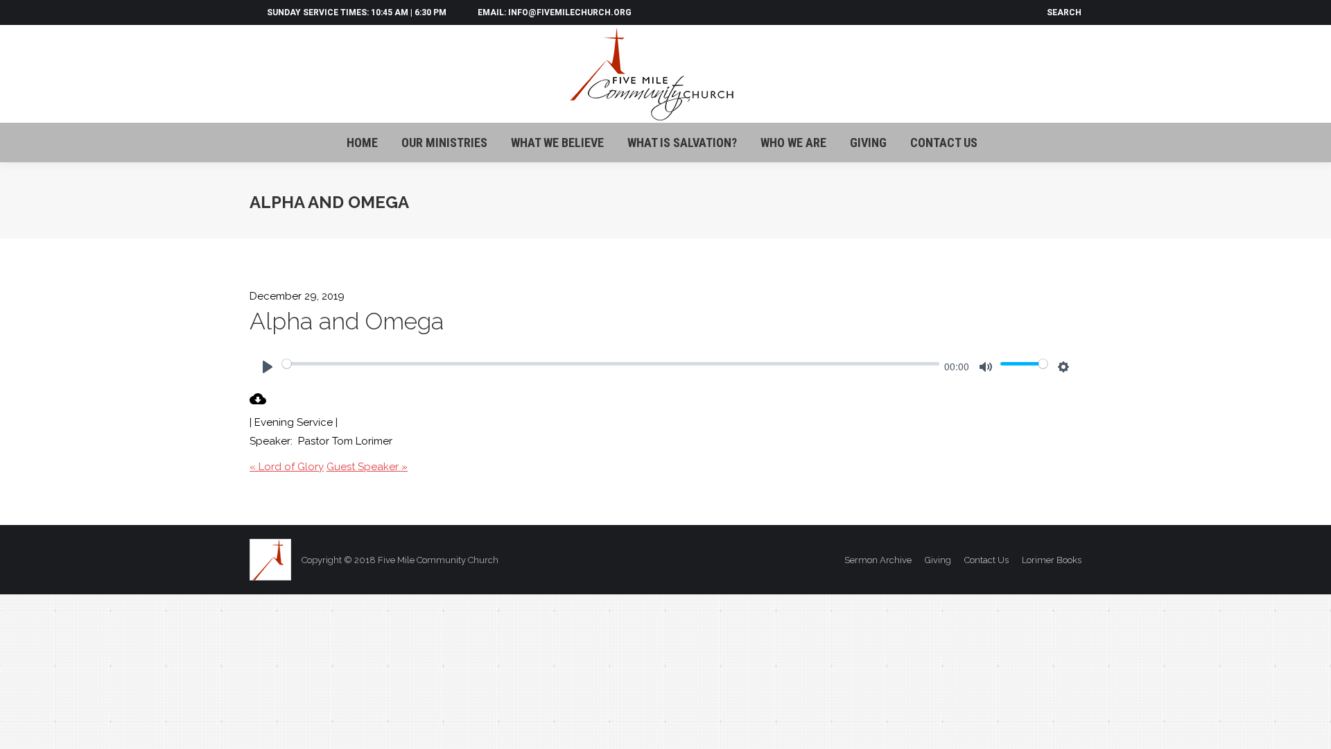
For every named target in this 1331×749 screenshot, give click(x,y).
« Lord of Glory (287, 466)
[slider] (610, 363)
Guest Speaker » (367, 466)
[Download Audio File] (258, 403)
